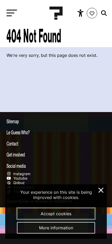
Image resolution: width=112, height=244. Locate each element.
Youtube (19, 178)
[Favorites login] (92, 13)
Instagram (21, 173)
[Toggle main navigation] (10, 13)
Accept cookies (56, 213)
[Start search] (102, 13)
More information (56, 227)
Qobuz (18, 182)
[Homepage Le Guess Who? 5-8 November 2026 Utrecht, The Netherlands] (56, 13)
